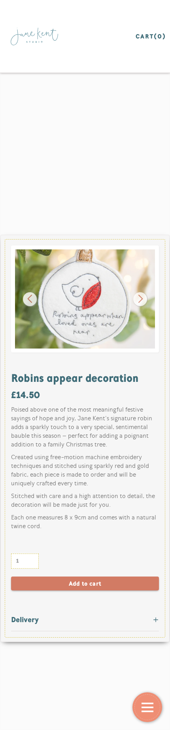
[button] (30, 299)
